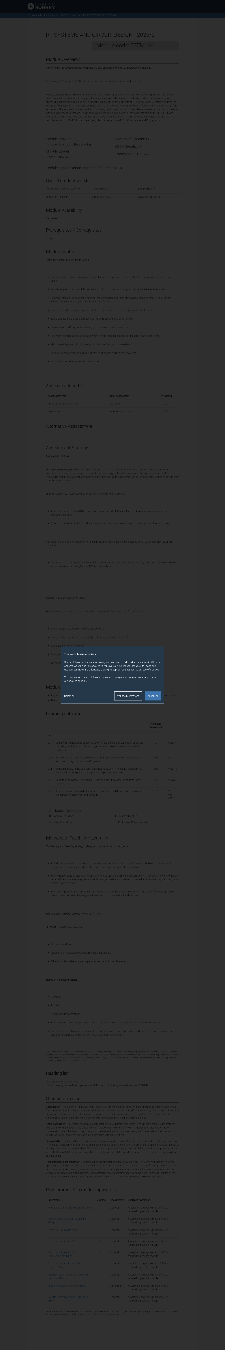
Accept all (153, 696)
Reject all (69, 696)
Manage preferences (128, 696)
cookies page (75, 680)
